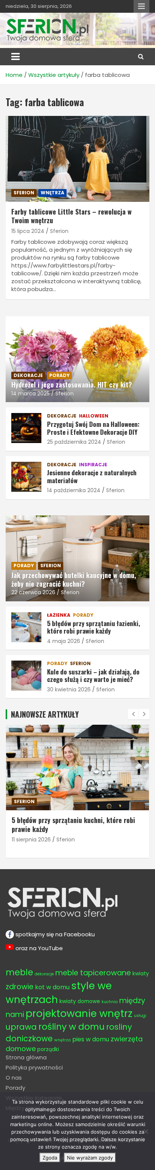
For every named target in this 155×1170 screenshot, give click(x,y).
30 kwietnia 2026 (69, 689)
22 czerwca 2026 (33, 592)
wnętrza (52, 192)
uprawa (21, 1026)
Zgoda (50, 1158)
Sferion (59, 231)
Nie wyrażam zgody (90, 1158)
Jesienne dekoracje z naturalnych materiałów (92, 476)
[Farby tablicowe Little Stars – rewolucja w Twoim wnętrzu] (77, 159)
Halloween (93, 416)
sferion (24, 192)
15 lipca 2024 (27, 231)
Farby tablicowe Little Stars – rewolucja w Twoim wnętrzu (71, 216)
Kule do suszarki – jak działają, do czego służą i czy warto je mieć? (93, 675)
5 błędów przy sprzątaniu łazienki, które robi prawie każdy (93, 627)
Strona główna (26, 1057)
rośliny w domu (71, 1026)
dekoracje (28, 375)
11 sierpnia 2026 (31, 839)
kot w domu (52, 987)
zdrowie (19, 987)
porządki (48, 1049)
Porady (15, 1088)
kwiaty (140, 973)
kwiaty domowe (79, 1001)
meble (19, 972)
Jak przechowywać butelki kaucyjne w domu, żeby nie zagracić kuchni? (73, 579)
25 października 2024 (74, 442)
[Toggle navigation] (15, 56)
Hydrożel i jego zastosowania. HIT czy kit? (71, 384)
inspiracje (93, 465)
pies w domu (90, 1039)
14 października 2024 (73, 490)
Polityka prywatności (34, 1067)
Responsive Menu (141, 6)
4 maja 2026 (63, 641)
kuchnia (110, 1002)
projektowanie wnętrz (79, 1013)
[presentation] (133, 714)
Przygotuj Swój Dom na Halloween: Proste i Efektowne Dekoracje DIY (93, 427)
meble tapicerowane (93, 973)
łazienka (58, 615)
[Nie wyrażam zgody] (145, 1131)
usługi (140, 1015)
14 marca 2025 (30, 393)
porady (59, 375)
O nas (14, 1077)
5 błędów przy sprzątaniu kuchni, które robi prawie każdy (73, 824)
